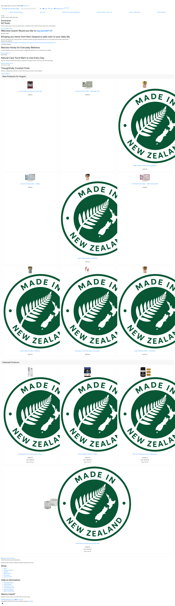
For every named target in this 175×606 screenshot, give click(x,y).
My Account (19, 599)
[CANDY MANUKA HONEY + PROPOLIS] (87, 215)
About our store (8, 576)
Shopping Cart (59, 8)
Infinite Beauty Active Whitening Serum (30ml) (30, 454)
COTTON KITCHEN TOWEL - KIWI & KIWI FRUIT (87, 91)
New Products (7, 573)
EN (65, 8)
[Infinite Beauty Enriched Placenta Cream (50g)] (87, 504)
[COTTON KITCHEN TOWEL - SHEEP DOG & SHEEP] (144, 177)
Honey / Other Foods (134, 12)
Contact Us (26, 5)
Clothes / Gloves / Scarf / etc (104, 12)
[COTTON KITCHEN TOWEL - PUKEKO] (30, 177)
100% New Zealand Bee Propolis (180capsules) (145, 454)
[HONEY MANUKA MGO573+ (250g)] (87, 409)
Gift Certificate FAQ (9, 587)
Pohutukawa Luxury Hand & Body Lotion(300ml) (87, 351)
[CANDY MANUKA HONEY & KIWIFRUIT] (30, 307)
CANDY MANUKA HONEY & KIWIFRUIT (30, 351)
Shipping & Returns (9, 582)
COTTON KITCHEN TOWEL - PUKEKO (30, 184)
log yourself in (44, 30)
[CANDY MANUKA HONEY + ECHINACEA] (144, 307)
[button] (14, 22)
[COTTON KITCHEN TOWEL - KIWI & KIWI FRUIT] (87, 85)
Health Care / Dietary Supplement (71, 12)
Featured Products (8, 570)
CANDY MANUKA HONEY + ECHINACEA (144, 351)
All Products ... (7, 575)
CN (68, 8)
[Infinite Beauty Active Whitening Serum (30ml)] (30, 409)
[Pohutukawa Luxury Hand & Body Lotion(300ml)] (87, 307)
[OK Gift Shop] (8, 558)
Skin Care (42, 12)
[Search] (40, 8)
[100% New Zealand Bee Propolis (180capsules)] (144, 409)
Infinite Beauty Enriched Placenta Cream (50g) (88, 543)
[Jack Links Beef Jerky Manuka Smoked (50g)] (30, 85)
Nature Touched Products (16, 12)
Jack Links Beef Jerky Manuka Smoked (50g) (30, 91)
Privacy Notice (7, 584)
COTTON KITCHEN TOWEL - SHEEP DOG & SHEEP (145, 184)
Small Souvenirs (161, 12)
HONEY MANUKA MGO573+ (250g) (87, 454)
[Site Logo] (10, 8)
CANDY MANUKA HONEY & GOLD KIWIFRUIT (145, 165)
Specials (6, 572)
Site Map (31, 601)
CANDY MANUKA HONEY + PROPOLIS (87, 258)
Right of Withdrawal (9, 591)
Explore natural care (6, 63)
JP (66, 8)
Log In (51, 8)
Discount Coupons (8, 589)
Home (45, 8)
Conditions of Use (8, 586)
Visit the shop (4, 73)
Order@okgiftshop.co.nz (7, 599)
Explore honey (5, 53)
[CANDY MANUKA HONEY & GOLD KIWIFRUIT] (144, 122)
